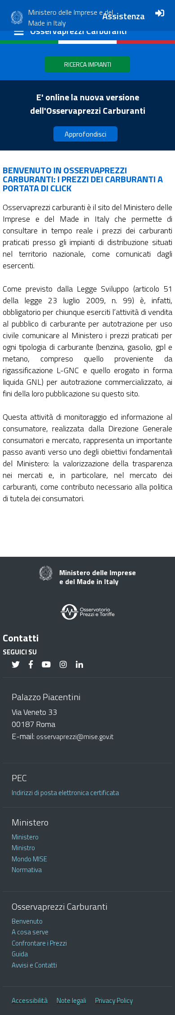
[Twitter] (16, 665)
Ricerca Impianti (87, 64)
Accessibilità (30, 1000)
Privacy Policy (114, 1000)
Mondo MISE (29, 859)
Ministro (23, 848)
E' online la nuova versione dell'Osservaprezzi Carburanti (87, 103)
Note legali (71, 1000)
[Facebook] (31, 665)
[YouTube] (46, 665)
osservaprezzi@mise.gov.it (75, 736)
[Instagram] (63, 665)
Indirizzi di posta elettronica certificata (65, 792)
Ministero (25, 837)
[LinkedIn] (79, 665)
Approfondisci (85, 134)
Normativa (27, 869)
